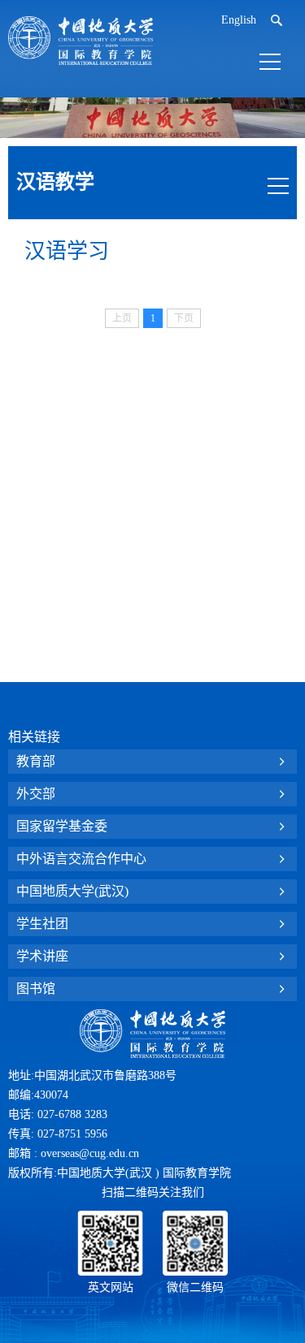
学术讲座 (42, 956)
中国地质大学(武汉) (72, 891)
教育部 (35, 761)
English (238, 20)
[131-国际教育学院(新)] (80, 40)
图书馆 (35, 988)
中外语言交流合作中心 (81, 859)
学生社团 (42, 924)
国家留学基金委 (61, 826)
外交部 (35, 794)
